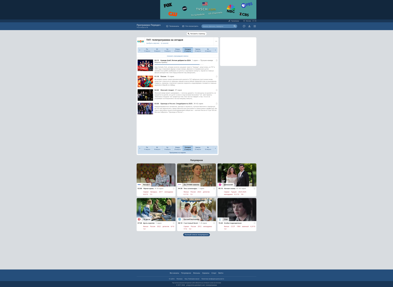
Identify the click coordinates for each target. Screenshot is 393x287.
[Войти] (249, 26)
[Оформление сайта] (244, 26)
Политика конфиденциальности (212, 279)
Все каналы (174, 273)
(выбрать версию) (152, 43)
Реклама (179, 279)
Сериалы (205, 273)
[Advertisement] (178, 130)
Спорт (213, 273)
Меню (216, 41)
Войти (220, 273)
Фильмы (196, 273)
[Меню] (254, 26)
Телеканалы (174, 26)
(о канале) (164, 43)
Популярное (186, 273)
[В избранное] (217, 60)
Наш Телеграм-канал (192, 279)
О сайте (171, 279)
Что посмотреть (191, 26)
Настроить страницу (197, 34)
